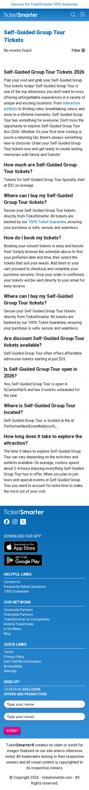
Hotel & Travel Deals (18, 624)
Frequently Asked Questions (25, 587)
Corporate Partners (18, 610)
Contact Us (12, 582)
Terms (9, 652)
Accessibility (13, 666)
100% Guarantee (16, 591)
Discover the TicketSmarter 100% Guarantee (44, 4)
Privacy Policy (14, 657)
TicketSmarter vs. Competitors (27, 619)
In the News (12, 629)
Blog (7, 633)
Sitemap (10, 671)
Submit (12, 731)
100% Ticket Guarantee (47, 222)
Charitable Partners (18, 614)
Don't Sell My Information (22, 661)
